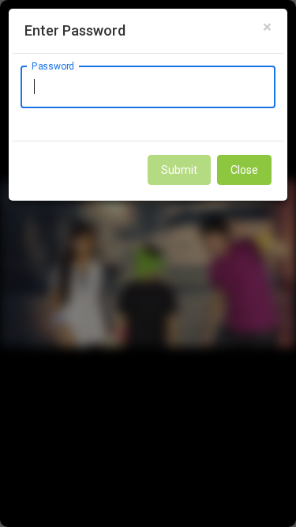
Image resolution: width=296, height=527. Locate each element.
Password (53, 65)
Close (244, 170)
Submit (179, 170)
